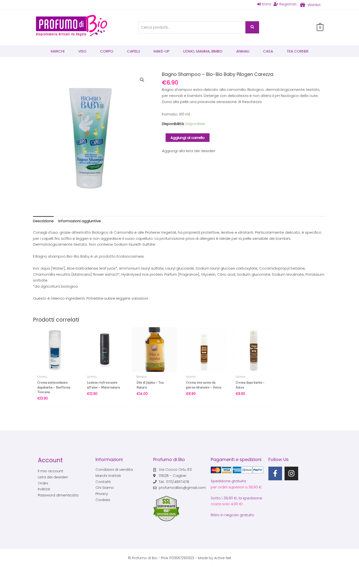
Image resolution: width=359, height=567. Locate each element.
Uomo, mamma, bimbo (202, 51)
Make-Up (161, 51)
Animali (242, 51)
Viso (82, 51)
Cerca (252, 27)
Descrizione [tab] (43, 220)
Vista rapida (55, 367)
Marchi (57, 51)
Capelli (133, 51)
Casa (268, 51)
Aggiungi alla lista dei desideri (188, 150)
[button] (142, 79)
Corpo (106, 51)
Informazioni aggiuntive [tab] (79, 220)
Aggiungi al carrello (187, 137)
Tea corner (297, 51)
